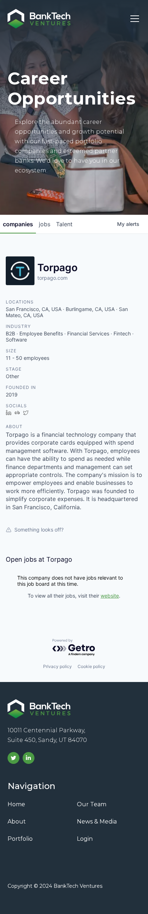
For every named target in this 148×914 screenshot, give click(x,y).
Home (16, 804)
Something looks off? (39, 529)
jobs (44, 224)
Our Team (91, 804)
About (17, 821)
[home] (39, 18)
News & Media (97, 821)
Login (85, 838)
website (110, 596)
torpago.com (52, 278)
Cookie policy (91, 666)
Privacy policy (57, 666)
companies (18, 224)
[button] (133, 18)
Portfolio (20, 838)
